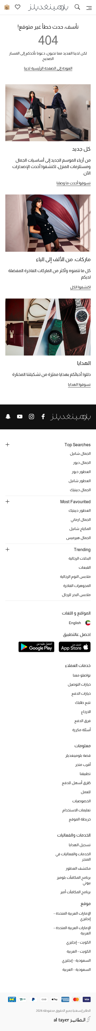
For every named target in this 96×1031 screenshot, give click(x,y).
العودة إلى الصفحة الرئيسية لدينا (48, 68)
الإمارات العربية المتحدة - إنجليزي (72, 916)
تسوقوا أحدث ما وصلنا (74, 183)
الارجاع (86, 711)
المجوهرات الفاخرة (77, 585)
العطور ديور (81, 471)
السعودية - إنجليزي (76, 960)
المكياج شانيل (80, 528)
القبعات (85, 567)
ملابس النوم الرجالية (75, 576)
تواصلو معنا (82, 675)
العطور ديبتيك (80, 510)
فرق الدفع (82, 721)
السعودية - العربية (76, 969)
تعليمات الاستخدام (76, 810)
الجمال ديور (82, 462)
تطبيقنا (85, 774)
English (75, 623)
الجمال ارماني (81, 519)
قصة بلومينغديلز (78, 755)
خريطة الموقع (80, 819)
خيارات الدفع (81, 693)
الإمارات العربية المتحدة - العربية (72, 930)
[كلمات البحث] (77, 7)
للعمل (86, 792)
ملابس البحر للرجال (76, 595)
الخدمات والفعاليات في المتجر (73, 856)
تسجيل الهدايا (80, 845)
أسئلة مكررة (81, 730)
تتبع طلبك (83, 702)
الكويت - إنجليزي (78, 942)
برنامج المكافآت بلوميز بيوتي (74, 880)
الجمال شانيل (80, 453)
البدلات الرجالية (80, 558)
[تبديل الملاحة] (89, 7)
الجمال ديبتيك (80, 490)
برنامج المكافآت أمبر (75, 892)
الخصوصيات (81, 801)
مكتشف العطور (78, 868)
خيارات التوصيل (79, 684)
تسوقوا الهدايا (79, 384)
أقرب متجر (83, 764)
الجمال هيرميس (78, 538)
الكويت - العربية (79, 951)
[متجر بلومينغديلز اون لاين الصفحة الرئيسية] (48, 7)
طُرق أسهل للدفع (76, 783)
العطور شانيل (80, 481)
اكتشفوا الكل (80, 287)
